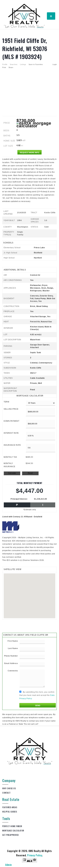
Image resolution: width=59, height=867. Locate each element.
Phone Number (11, 656)
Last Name (13, 648)
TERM (6, 402)
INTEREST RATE (11, 433)
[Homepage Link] (24, 15)
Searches (14, 64)
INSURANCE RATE (12, 445)
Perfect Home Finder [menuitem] (12, 826)
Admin (8, 865)
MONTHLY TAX (10, 457)
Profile (4, 64)
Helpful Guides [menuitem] (9, 811)
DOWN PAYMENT (11, 421)
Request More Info (29, 153)
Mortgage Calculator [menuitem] (13, 830)
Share (11, 67)
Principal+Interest (19, 499)
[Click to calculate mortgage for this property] (36, 124)
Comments (13, 671)
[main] (29, 377)
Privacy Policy (34, 855)
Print (4, 67)
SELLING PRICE (11, 409)
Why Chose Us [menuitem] (9, 788)
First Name (13, 641)
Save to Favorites (36, 64)
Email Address (11, 663)
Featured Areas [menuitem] (9, 807)
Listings (23, 64)
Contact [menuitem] (6, 792)
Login (54, 64)
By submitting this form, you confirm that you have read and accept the (36, 695)
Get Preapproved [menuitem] (10, 834)
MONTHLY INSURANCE (9, 465)
